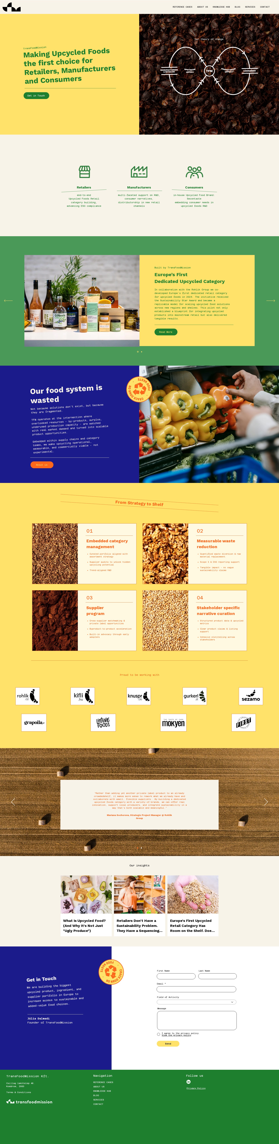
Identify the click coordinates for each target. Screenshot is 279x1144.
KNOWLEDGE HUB (102, 1091)
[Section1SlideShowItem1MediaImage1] (138, 352)
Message (161, 1009)
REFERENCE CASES (103, 1082)
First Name (163, 971)
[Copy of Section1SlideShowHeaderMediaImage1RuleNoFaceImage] (141, 848)
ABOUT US (98, 1086)
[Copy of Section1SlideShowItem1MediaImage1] (141, 351)
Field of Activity (168, 997)
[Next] (270, 300)
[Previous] (8, 300)
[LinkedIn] (188, 1082)
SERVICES (98, 1100)
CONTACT (98, 1104)
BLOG (96, 1095)
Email (160, 984)
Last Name (204, 971)
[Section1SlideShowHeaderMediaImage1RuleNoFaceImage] (137, 848)
